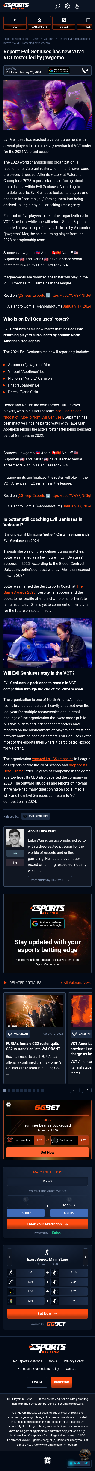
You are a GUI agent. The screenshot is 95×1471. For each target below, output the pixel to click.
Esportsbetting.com (15, 39)
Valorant (49, 39)
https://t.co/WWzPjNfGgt (70, 295)
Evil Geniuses (38, 816)
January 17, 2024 (77, 306)
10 (42, 1090)
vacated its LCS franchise (52, 759)
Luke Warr (12, 68)
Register (61, 1382)
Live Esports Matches (26, 1361)
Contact (71, 1369)
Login (37, 1382)
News (35, 39)
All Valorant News (78, 983)
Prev (75, 1090)
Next (87, 1090)
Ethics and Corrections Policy (38, 1369)
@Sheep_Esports (31, 295)
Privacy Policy (74, 1361)
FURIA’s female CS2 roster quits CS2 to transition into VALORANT (33, 1046)
